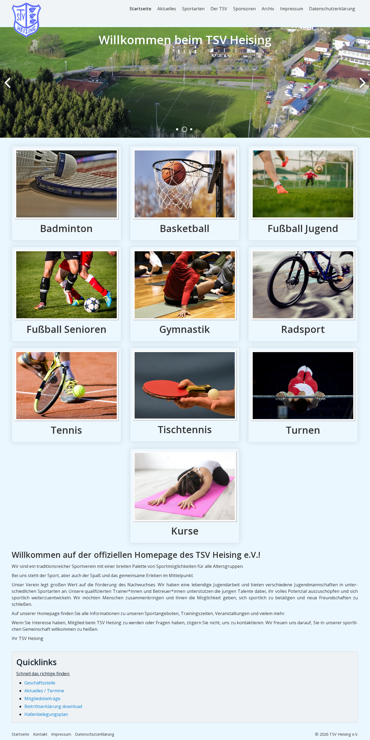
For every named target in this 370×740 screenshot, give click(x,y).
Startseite (140, 9)
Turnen (303, 395)
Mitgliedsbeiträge (42, 699)
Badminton (66, 193)
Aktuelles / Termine (44, 691)
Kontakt (40, 734)
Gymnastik (184, 294)
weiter (362, 86)
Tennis (66, 395)
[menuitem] (141, 9)
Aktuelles (166, 9)
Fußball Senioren (66, 294)
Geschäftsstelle (39, 683)
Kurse (184, 496)
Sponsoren (244, 9)
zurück (8, 86)
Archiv (268, 9)
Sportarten (193, 9)
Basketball (184, 193)
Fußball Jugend (303, 193)
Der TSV (218, 9)
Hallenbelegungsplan (46, 714)
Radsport (303, 294)
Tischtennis (184, 395)
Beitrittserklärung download (53, 706)
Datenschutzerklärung (332, 9)
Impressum (291, 9)
